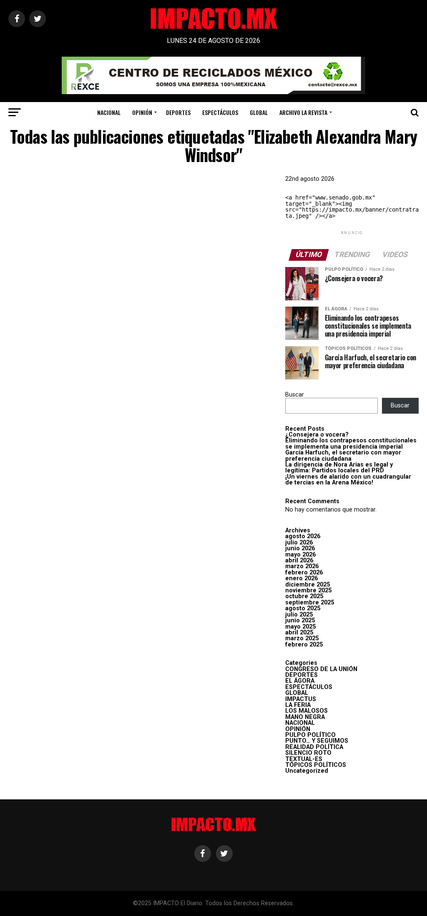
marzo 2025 (302, 638)
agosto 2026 (302, 536)
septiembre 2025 (309, 602)
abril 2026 (299, 560)
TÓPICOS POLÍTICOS (315, 765)
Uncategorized (306, 770)
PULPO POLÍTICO (310, 735)
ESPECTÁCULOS (220, 112)
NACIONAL (109, 112)
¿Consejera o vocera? (317, 434)
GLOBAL (259, 112)
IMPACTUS (300, 699)
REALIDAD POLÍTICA (314, 747)
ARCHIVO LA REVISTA (303, 112)
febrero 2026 (304, 572)
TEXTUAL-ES (303, 759)
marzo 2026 (302, 566)
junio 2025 (300, 620)
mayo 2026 (300, 554)
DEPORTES (178, 112)
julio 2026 (299, 542)
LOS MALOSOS (306, 710)
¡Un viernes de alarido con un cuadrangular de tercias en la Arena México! (348, 479)
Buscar (294, 394)
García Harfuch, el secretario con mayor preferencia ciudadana (343, 455)
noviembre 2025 (308, 590)
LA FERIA (298, 705)
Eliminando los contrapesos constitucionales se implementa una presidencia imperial (351, 443)
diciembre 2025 (307, 584)
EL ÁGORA (299, 680)
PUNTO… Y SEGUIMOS (316, 740)
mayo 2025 (300, 626)
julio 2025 (299, 614)
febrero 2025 (304, 644)
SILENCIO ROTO (308, 752)
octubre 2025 (304, 596)
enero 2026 (301, 578)
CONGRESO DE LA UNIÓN (321, 669)
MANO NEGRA (305, 717)
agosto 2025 (302, 608)
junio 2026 (300, 548)
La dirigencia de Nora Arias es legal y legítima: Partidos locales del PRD (339, 467)
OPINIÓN (142, 112)
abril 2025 (299, 632)
